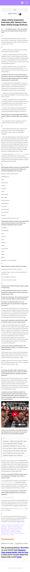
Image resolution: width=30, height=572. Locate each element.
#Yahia (12, 534)
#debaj (10, 526)
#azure (22, 525)
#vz (8, 534)
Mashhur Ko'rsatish (7, 543)
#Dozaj (14, 526)
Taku (3, 29)
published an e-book (19, 154)
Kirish (19, 557)
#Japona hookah (12, 528)
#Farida (19, 526)
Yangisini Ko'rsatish (21, 543)
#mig (18, 530)
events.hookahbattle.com (7, 497)
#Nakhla (12, 531)
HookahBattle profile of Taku (19, 508)
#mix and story (5, 531)
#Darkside (4, 526)
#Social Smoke (14, 533)
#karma (20, 528)
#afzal (3, 525)
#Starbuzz (22, 533)
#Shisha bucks (5, 533)
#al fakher (16, 525)
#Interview (4, 528)
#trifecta (3, 534)
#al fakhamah (9, 525)
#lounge (13, 530)
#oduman (18, 531)
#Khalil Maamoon (6, 530)
